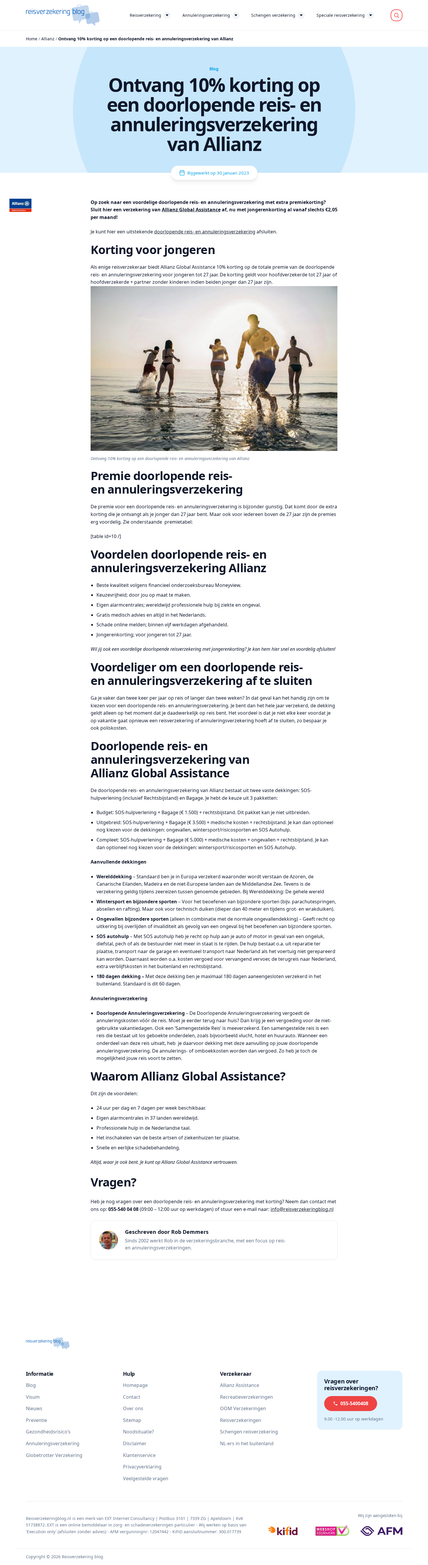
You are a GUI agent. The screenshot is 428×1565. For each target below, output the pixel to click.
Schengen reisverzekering (249, 1431)
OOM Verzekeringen (243, 1408)
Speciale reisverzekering (341, 15)
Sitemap (132, 1420)
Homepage (135, 1385)
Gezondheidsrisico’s (48, 1431)
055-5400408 (354, 1403)
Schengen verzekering (273, 15)
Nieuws (34, 1408)
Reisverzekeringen (240, 1420)
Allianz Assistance (239, 1385)
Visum (33, 1397)
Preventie (36, 1420)
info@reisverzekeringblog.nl (302, 1209)
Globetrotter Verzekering (54, 1455)
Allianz (47, 39)
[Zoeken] (396, 15)
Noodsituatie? (138, 1431)
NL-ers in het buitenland (247, 1443)
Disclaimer (134, 1443)
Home (31, 39)
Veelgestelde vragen (145, 1478)
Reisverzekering (145, 15)
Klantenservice (139, 1455)
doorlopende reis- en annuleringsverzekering (204, 231)
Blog (31, 1385)
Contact (131, 1397)
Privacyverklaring (142, 1466)
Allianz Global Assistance (191, 209)
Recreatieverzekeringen (246, 1397)
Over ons (133, 1408)
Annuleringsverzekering (206, 15)
